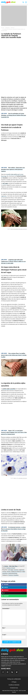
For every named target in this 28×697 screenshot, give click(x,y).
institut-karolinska (12, 573)
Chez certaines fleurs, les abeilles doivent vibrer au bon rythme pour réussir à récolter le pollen (14, 355)
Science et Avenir (10, 568)
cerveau (4, 571)
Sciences (10, 575)
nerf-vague (10, 569)
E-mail (4, 634)
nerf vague (5, 183)
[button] (26, 2)
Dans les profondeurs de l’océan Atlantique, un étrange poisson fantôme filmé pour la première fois (13, 115)
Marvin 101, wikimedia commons (20, 478)
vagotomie (3, 196)
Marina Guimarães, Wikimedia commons (18, 229)
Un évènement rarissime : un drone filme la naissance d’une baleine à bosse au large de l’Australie (13, 529)
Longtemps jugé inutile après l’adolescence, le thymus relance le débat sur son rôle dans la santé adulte (13, 261)
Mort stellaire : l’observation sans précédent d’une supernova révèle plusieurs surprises (13, 169)
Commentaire (6, 608)
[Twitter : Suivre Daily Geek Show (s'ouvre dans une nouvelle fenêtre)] (17, 672)
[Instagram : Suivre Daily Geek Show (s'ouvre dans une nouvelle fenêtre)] (7, 672)
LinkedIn (6, 587)
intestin (8, 571)
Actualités (16, 575)
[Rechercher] (23, 2)
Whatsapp (6, 595)
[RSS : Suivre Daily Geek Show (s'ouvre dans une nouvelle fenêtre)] (12, 672)
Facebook (6, 584)
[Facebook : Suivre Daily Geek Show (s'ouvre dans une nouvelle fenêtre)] (3, 672)
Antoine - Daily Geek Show (10, 566)
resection (16, 569)
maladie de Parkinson (16, 571)
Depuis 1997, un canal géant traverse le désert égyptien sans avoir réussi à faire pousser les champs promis (14, 432)
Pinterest (6, 590)
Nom (3, 628)
